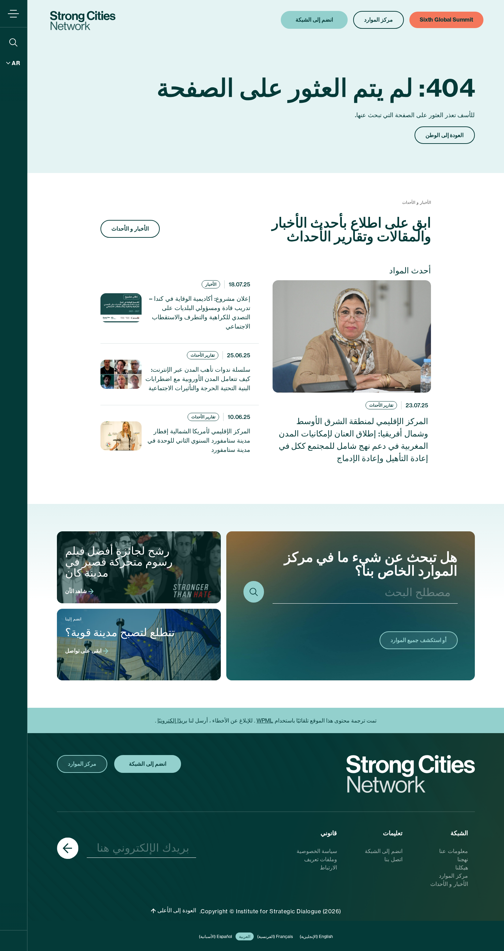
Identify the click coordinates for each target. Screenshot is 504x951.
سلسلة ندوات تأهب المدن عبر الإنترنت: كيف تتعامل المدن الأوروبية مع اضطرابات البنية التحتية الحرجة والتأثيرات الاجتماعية (197, 379)
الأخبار (210, 284)
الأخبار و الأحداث (130, 228)
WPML (264, 720)
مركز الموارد (453, 875)
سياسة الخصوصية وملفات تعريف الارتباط (317, 859)
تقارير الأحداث (381, 405)
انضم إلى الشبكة (384, 851)
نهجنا (462, 859)
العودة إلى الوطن (444, 135)
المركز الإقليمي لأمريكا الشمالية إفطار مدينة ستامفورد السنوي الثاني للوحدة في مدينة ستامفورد (198, 440)
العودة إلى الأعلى (176, 910)
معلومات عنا (453, 851)
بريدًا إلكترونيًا (172, 720)
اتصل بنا (393, 859)
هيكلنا (461, 867)
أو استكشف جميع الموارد (419, 640)
